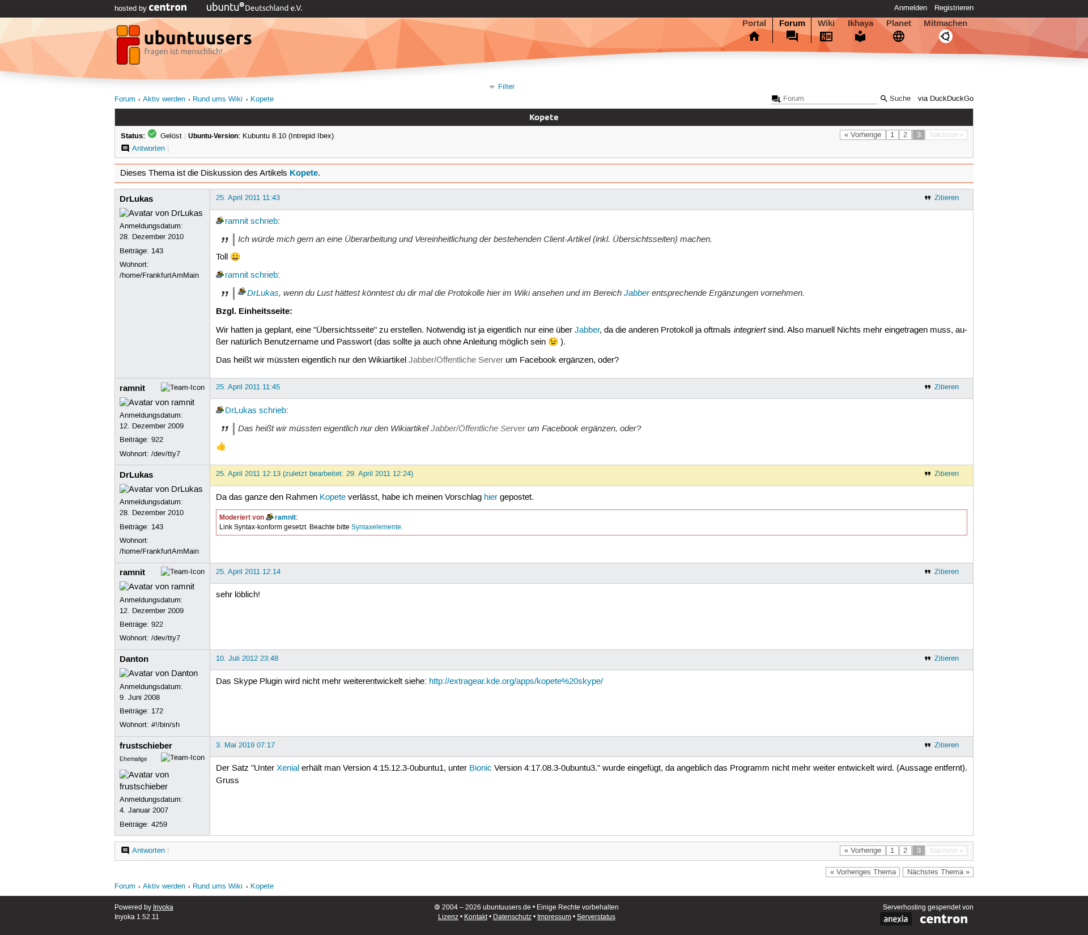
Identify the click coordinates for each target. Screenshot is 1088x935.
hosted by (131, 8)
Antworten (148, 148)
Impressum (554, 917)
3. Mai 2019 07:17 (245, 745)
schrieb (264, 221)
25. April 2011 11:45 (248, 387)
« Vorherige (862, 134)
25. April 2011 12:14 (248, 571)
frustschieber (146, 745)
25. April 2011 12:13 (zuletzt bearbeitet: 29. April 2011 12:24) (314, 473)
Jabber (636, 293)
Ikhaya (860, 23)
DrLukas (136, 199)
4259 (159, 824)
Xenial (288, 768)
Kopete (262, 99)
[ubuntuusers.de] (185, 48)
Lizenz (448, 917)
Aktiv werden (164, 99)
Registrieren (954, 7)
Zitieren (946, 197)
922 (157, 439)
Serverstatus (596, 917)
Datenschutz (512, 917)
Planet (898, 23)
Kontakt (475, 917)
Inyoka (163, 907)
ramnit (236, 221)
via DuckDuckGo (946, 99)
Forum (792, 23)
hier (491, 497)
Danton (134, 659)
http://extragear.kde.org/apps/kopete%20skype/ (516, 682)
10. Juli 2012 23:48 (247, 658)
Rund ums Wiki (218, 99)
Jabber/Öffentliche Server (456, 360)
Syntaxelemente (376, 527)
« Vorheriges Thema (863, 872)
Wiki (826, 23)
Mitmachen (945, 23)
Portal (754, 23)
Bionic (480, 768)
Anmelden (910, 7)
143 (157, 251)
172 (157, 711)
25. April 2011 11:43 (248, 197)
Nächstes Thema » (938, 872)
